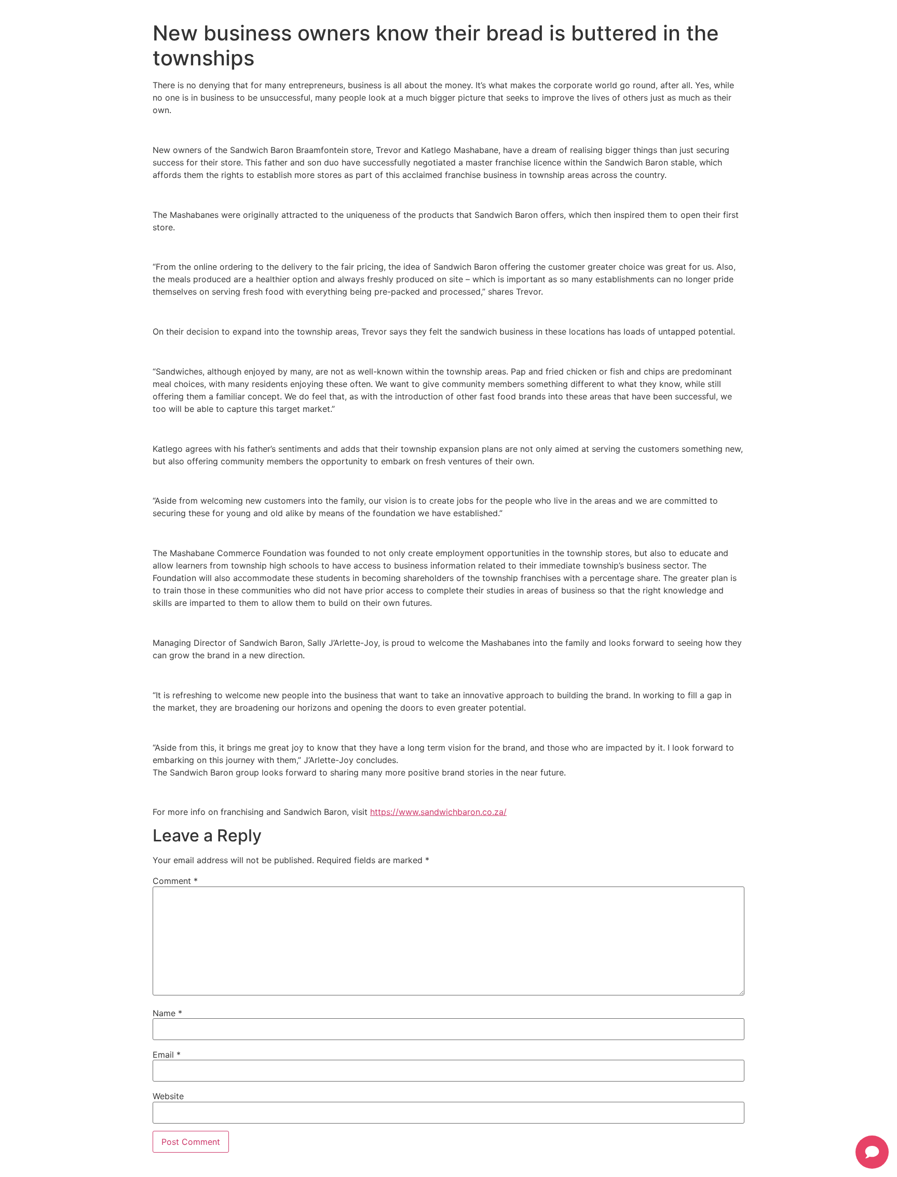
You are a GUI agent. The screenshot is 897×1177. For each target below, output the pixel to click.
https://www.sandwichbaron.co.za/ (438, 812)
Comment (175, 881)
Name (167, 1013)
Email (167, 1054)
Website (168, 1096)
